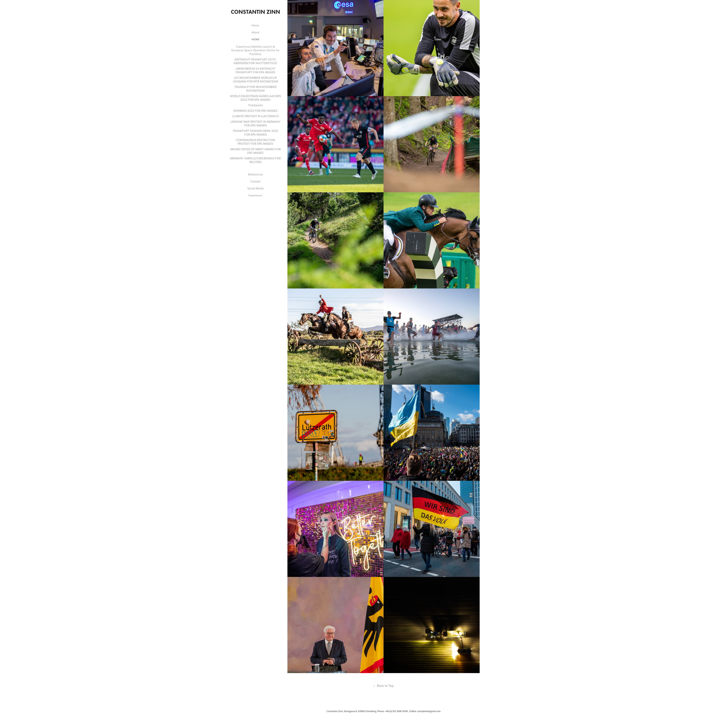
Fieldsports (255, 105)
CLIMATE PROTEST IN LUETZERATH (255, 116)
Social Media (255, 188)
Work (255, 39)
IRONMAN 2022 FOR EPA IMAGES (255, 111)
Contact (255, 181)
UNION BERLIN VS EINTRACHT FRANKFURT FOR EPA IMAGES (255, 70)
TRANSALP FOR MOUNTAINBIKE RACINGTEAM (255, 88)
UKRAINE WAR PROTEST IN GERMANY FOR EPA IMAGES (255, 123)
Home (255, 25)
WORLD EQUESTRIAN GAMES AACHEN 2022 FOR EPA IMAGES (255, 98)
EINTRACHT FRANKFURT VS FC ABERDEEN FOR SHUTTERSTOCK (255, 61)
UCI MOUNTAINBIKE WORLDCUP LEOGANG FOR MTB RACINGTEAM (255, 79)
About (255, 32)
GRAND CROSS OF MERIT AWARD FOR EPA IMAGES (255, 151)
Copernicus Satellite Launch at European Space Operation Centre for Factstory (255, 50)
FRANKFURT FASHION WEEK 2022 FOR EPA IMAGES (255, 132)
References (255, 174)
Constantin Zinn (255, 11)
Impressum (255, 195)
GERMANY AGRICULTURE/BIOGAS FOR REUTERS (255, 160)
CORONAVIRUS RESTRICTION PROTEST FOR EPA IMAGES (255, 142)
